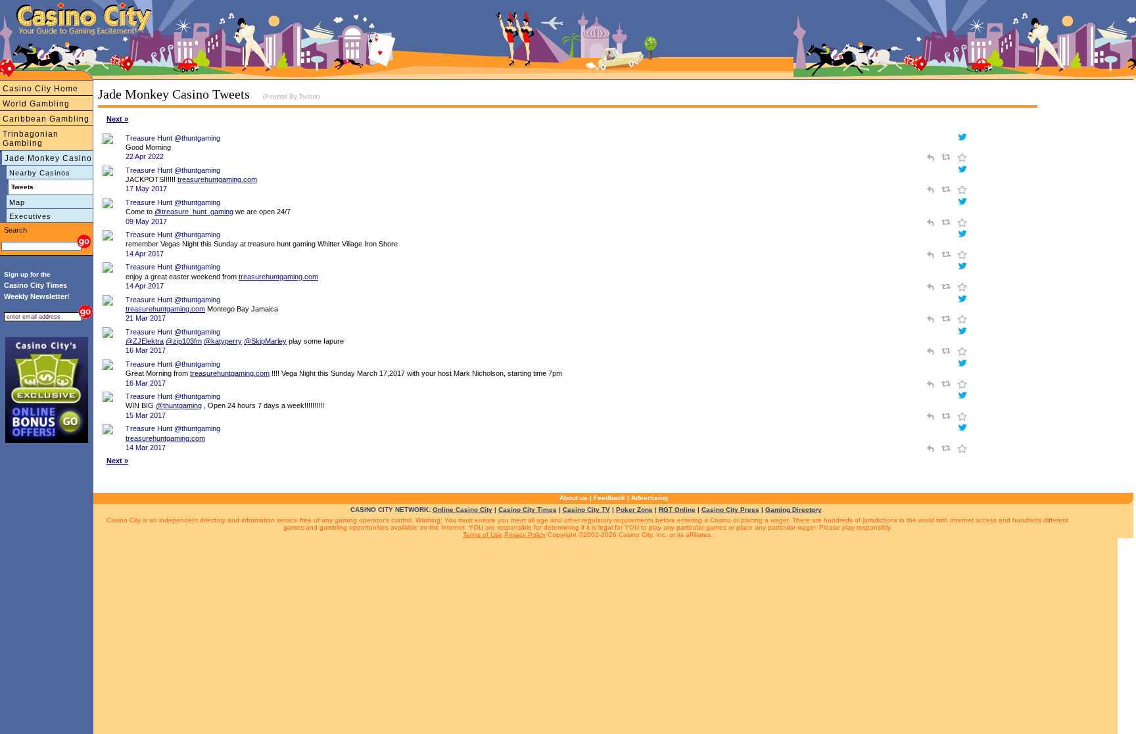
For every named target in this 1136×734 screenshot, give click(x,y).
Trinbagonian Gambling (31, 138)
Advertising (649, 497)
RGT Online (677, 509)
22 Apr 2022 (145, 156)
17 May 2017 (146, 189)
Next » (117, 119)
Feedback (609, 497)
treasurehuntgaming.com (217, 179)
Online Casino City (462, 509)
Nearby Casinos (39, 173)
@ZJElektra (145, 341)
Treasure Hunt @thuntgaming (173, 138)
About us (573, 497)
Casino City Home (40, 88)
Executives (30, 216)
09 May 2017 (146, 221)
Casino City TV (586, 509)
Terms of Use (482, 534)
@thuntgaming (179, 405)
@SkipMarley (265, 341)
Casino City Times (527, 509)
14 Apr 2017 (145, 254)
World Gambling (36, 103)
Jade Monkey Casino (48, 158)
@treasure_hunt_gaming (193, 212)
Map (17, 202)
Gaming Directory (793, 509)
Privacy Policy (525, 534)
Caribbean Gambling (46, 119)
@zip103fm (184, 341)
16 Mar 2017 (146, 350)
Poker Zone (634, 509)
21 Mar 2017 (146, 318)
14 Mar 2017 (146, 447)
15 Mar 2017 (146, 415)
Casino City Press (730, 509)
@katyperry (223, 341)
